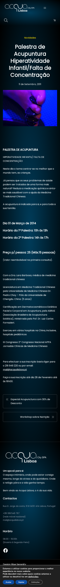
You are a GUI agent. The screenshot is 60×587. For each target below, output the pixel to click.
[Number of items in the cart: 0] (54, 20)
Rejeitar (21, 582)
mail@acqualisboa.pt (15, 369)
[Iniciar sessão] (55, 7)
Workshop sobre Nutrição (34, 417)
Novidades (30, 37)
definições (33, 576)
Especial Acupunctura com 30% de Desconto (30, 401)
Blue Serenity (18, 564)
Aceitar (8, 582)
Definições (35, 582)
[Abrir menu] (45, 8)
